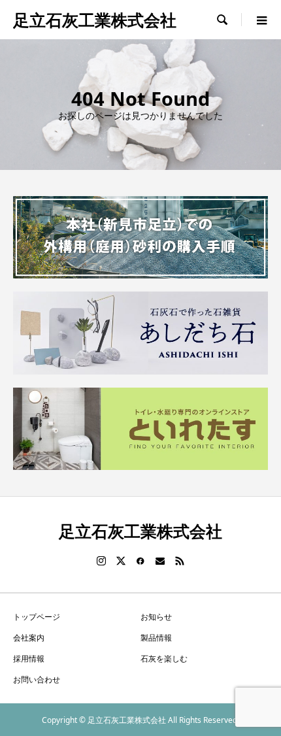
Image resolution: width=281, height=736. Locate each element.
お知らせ (156, 616)
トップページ (36, 616)
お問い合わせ (36, 679)
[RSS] (179, 560)
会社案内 (28, 637)
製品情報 (156, 637)
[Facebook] (140, 560)
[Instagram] (101, 560)
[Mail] (160, 560)
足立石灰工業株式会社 (94, 19)
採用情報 (28, 658)
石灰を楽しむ (164, 658)
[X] (120, 560)
